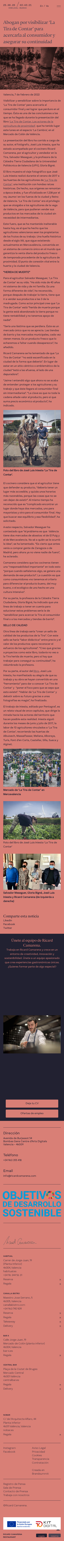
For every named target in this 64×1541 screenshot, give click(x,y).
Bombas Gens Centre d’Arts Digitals (25, 1141)
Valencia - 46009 (13, 1144)
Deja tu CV (32, 1103)
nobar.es (8, 1430)
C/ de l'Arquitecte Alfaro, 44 (19, 1419)
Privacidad (38, 1452)
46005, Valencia (12, 1301)
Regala (7, 1283)
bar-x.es (8, 1351)
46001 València (11, 1376)
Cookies (37, 1455)
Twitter (7, 928)
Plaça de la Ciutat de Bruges (20, 1369)
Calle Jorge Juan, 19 (14, 1340)
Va (47, 6)
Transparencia (40, 1459)
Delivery (8, 1326)
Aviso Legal (39, 1448)
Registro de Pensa (14, 1484)
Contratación (40, 1463)
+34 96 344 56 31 (12, 1275)
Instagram (9, 1448)
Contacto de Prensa (15, 1491)
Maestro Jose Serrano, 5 (17, 1298)
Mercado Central (13, 1373)
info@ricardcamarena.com (19, 1176)
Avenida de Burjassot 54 (17, 1138)
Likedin (7, 920)
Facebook (9, 924)
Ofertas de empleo (32, 1113)
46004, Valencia (12, 1268)
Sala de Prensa (12, 1488)
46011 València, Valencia (17, 1426)
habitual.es (9, 1271)
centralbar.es (11, 1380)
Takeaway (9, 1321)
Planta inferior (12, 1423)
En (41, 6)
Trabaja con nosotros (16, 1495)
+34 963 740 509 (12, 1309)
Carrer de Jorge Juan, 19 (17, 1260)
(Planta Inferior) (12, 1264)
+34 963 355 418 (12, 1160)
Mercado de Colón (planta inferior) (24, 1343)
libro (36, 671)
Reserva (8, 1279)
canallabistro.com (14, 1305)
